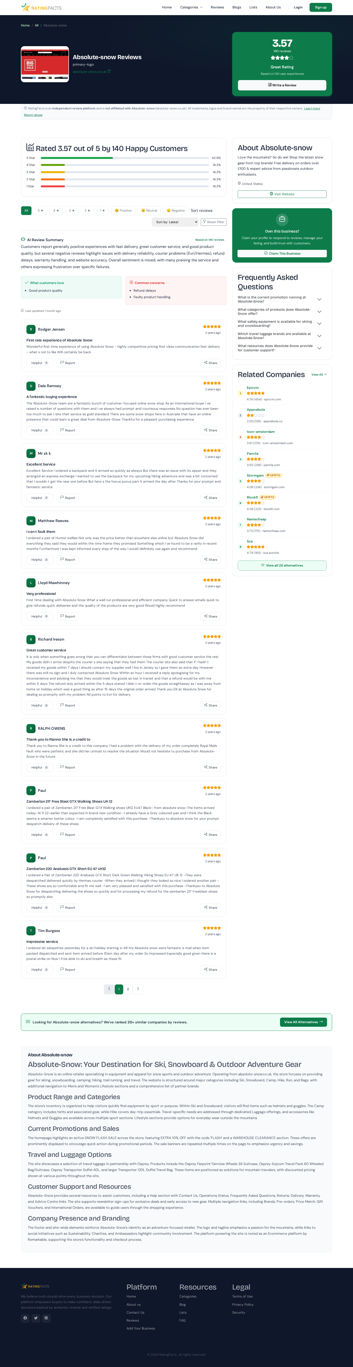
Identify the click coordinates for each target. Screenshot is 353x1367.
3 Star (30, 172)
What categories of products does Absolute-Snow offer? (274, 312)
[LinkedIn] (46, 1318)
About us (134, 1304)
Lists (253, 7)
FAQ (182, 1320)
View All (317, 375)
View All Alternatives (301, 1022)
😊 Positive (123, 210)
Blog (182, 1304)
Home (167, 7)
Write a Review (284, 85)
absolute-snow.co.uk (90, 71)
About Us (273, 7)
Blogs (236, 7)
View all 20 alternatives (284, 565)
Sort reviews (202, 210)
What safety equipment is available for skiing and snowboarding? (275, 324)
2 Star (30, 179)
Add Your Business (141, 1328)
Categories (189, 7)
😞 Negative (176, 210)
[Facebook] (25, 1318)
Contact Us (135, 1312)
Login (298, 7)
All (36, 25)
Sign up (321, 7)
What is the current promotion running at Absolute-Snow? (272, 299)
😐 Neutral (149, 210)
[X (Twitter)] (35, 1318)
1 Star (30, 186)
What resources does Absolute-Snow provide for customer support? (275, 348)
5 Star (30, 158)
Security (238, 1312)
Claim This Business (284, 253)
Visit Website (283, 194)
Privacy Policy (243, 1304)
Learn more (312, 108)
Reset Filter (215, 222)
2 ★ (88, 210)
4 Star (30, 165)
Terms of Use (242, 1296)
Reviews (217, 7)
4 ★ (56, 210)
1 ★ (102, 210)
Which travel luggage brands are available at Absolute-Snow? (274, 336)
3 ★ (72, 210)
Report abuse (33, 115)
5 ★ (41, 210)
